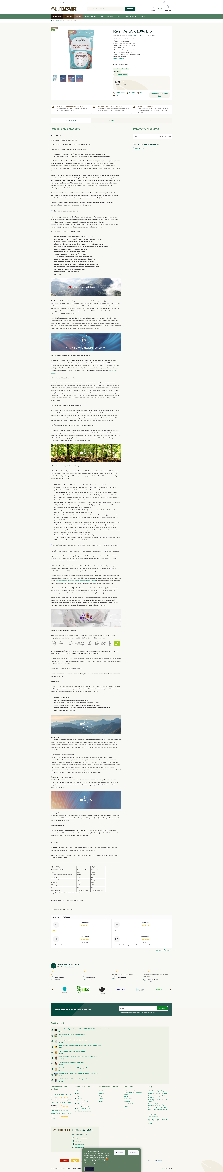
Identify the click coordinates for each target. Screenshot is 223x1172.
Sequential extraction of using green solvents (76, 581)
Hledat (130, 9)
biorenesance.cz (79, 1144)
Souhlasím (133, 1153)
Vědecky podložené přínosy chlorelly (158, 1093)
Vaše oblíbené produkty (83, 1108)
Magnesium (102, 1096)
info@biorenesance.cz (81, 1138)
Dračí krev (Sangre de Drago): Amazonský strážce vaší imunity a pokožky (133, 1092)
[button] (170, 990)
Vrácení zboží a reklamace (84, 1111)
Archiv (101, 1101)
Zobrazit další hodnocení (163, 950)
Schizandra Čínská (129, 1104)
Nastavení (89, 1169)
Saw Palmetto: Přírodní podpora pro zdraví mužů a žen (158, 1120)
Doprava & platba (66, 2)
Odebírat (162, 1008)
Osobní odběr (80, 1103)
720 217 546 (78, 1141)
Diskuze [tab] (152, 120)
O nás (52, 2)
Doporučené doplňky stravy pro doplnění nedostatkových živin (156, 1104)
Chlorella (126, 1096)
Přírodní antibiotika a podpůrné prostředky (156, 1096)
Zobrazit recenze (70, 967)
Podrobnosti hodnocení (136, 35)
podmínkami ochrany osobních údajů (145, 1012)
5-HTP (101, 1091)
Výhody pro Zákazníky (83, 1106)
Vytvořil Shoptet (168, 1168)
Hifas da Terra (139, 148)
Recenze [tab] (111, 120)
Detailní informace (118, 58)
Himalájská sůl (103, 1093)
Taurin (101, 1098)
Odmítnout (119, 1153)
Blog (58, 2)
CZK (167, 2)
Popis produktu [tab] (71, 120)
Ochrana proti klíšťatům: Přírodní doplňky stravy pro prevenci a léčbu (157, 1108)
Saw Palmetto (127, 1101)
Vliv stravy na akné (153, 1112)
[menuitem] (57, 16)
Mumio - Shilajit (128, 1099)
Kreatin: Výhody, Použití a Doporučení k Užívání (158, 1100)
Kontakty (76, 2)
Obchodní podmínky (82, 1101)
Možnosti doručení (122, 74)
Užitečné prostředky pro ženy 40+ (157, 1091)
